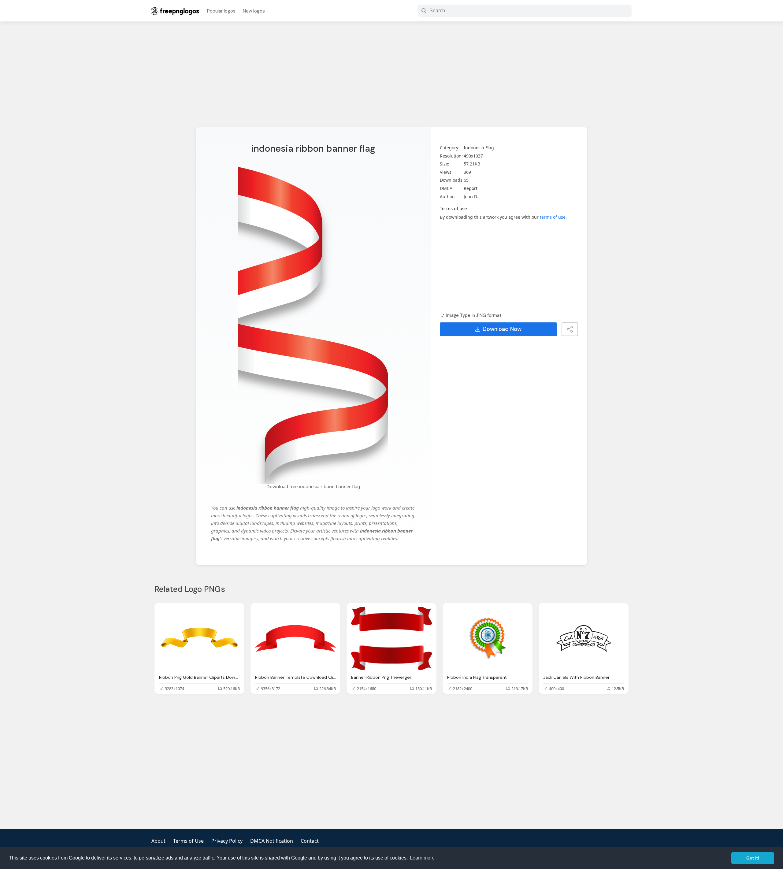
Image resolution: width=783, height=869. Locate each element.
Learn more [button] (422, 857)
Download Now (502, 329)
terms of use (553, 217)
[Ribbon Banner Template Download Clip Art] (295, 638)
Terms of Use (188, 840)
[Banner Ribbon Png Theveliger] (391, 638)
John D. (471, 196)
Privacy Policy (227, 840)
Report (470, 188)
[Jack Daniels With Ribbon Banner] (583, 638)
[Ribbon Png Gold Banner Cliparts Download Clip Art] (199, 638)
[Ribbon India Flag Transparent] (487, 638)
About (158, 840)
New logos (254, 11)
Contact (310, 840)
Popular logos (221, 11)
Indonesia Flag (479, 147)
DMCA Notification (271, 840)
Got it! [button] (752, 858)
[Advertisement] (391, 78)
